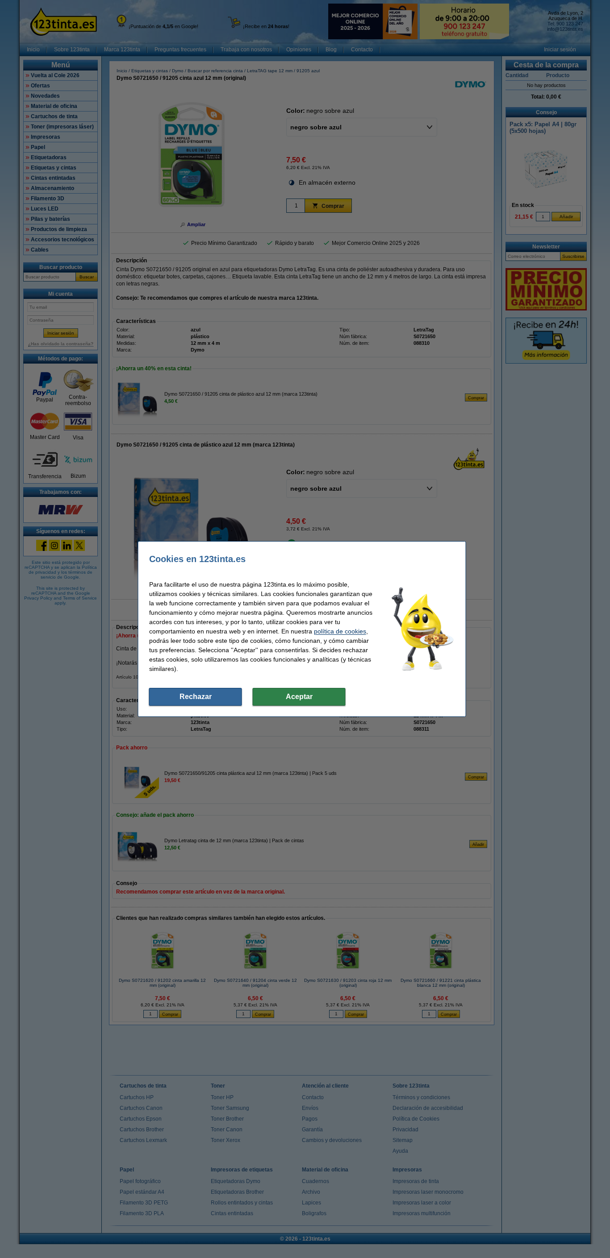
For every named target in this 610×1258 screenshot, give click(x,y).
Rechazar (196, 696)
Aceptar (299, 696)
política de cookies (340, 631)
